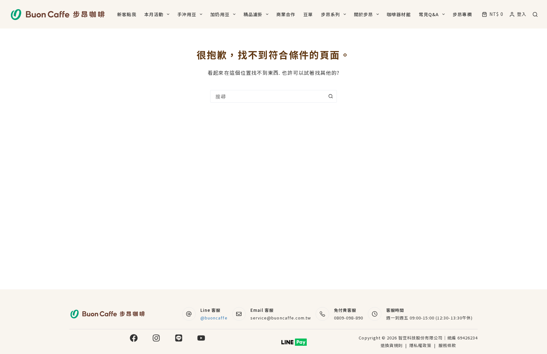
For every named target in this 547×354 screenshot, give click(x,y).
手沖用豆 (186, 14)
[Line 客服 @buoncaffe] (189, 314)
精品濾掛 (252, 14)
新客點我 (126, 14)
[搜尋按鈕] (330, 96)
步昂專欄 (462, 14)
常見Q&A (429, 14)
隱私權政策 (421, 345)
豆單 (308, 14)
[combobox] (267, 96)
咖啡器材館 (399, 14)
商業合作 (285, 14)
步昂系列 (330, 14)
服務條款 (447, 345)
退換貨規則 (391, 345)
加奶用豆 (219, 14)
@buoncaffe (213, 318)
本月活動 (153, 14)
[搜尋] (535, 14)
